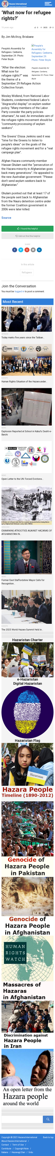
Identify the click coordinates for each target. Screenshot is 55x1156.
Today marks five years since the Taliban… (22, 337)
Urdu (31, 1152)
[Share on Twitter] (20, 250)
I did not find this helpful (29, 236)
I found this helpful (29, 228)
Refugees (27, 272)
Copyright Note (22, 1148)
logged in (19, 291)
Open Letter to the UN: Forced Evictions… (22, 479)
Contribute (6, 1148)
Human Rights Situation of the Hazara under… (24, 381)
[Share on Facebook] (14, 250)
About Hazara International (14, 1141)
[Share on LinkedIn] (39, 250)
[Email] (33, 250)
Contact (5, 1145)
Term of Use (18, 1145)
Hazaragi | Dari (18, 1152)
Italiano (4, 1152)
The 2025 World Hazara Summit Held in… (22, 629)
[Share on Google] (26, 250)
